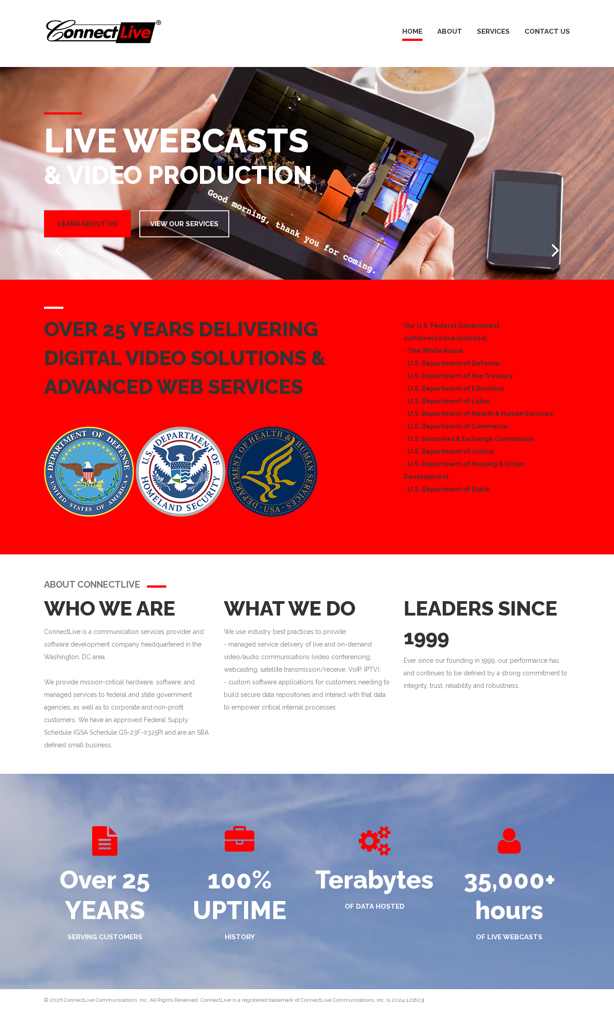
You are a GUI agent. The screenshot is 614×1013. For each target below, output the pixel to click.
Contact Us (547, 31)
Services (493, 31)
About (449, 31)
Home (412, 31)
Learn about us (87, 223)
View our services (184, 223)
